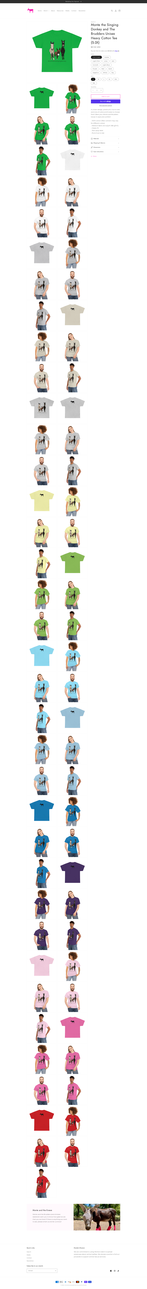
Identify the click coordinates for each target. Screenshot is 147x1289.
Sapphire (96, 72)
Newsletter (30, 1261)
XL (109, 79)
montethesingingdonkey (70, 1285)
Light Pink (96, 61)
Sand (110, 69)
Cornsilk (95, 65)
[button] (46, 11)
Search (29, 1252)
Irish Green (96, 57)
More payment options (105, 105)
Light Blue (106, 65)
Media (29, 1255)
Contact (29, 1258)
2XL (116, 79)
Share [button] (95, 156)
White (105, 72)
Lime (105, 61)
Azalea (107, 57)
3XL (94, 83)
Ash (113, 61)
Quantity (93, 87)
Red (103, 69)
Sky (113, 72)
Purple (95, 69)
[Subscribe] (55, 1271)
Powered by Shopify (82, 1285)
